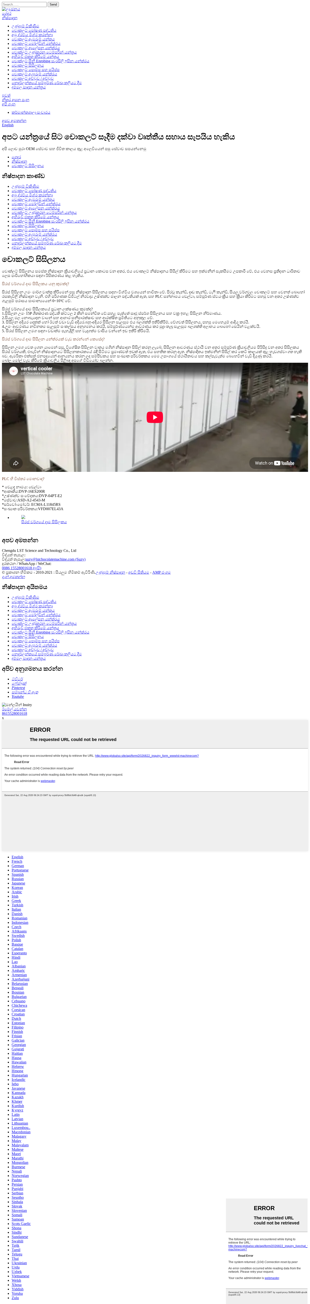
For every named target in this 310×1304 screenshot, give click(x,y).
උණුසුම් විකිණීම (25, 26)
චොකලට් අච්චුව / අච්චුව (33, 78)
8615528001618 (14, 713)
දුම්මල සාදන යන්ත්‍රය (29, 87)
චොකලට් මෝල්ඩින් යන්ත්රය (36, 43)
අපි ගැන (9, 104)
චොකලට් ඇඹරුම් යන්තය (33, 39)
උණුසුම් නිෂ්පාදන (110, 572)
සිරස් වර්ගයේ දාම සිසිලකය (44, 522)
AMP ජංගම (161, 572)
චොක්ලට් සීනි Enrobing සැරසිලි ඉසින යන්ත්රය (50, 61)
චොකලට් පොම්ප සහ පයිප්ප (36, 70)
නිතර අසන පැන (15, 100)
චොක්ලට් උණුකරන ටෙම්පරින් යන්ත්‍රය (44, 52)
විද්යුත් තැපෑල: (13, 555)
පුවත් (6, 95)
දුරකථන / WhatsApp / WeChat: (26, 564)
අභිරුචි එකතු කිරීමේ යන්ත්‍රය (35, 57)
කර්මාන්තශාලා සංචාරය (31, 112)
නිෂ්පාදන (9, 18)
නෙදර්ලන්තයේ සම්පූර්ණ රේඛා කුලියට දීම (47, 83)
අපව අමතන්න (14, 121)
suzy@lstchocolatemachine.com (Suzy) (55, 559)
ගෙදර (6, 13)
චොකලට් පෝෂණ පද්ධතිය (34, 30)
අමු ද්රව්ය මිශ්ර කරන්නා (32, 35)
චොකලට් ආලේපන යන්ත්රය (36, 48)
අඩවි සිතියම (138, 572)
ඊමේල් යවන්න (14, 709)
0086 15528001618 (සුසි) (21, 568)
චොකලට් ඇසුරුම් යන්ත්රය (34, 74)
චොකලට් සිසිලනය (28, 65)
